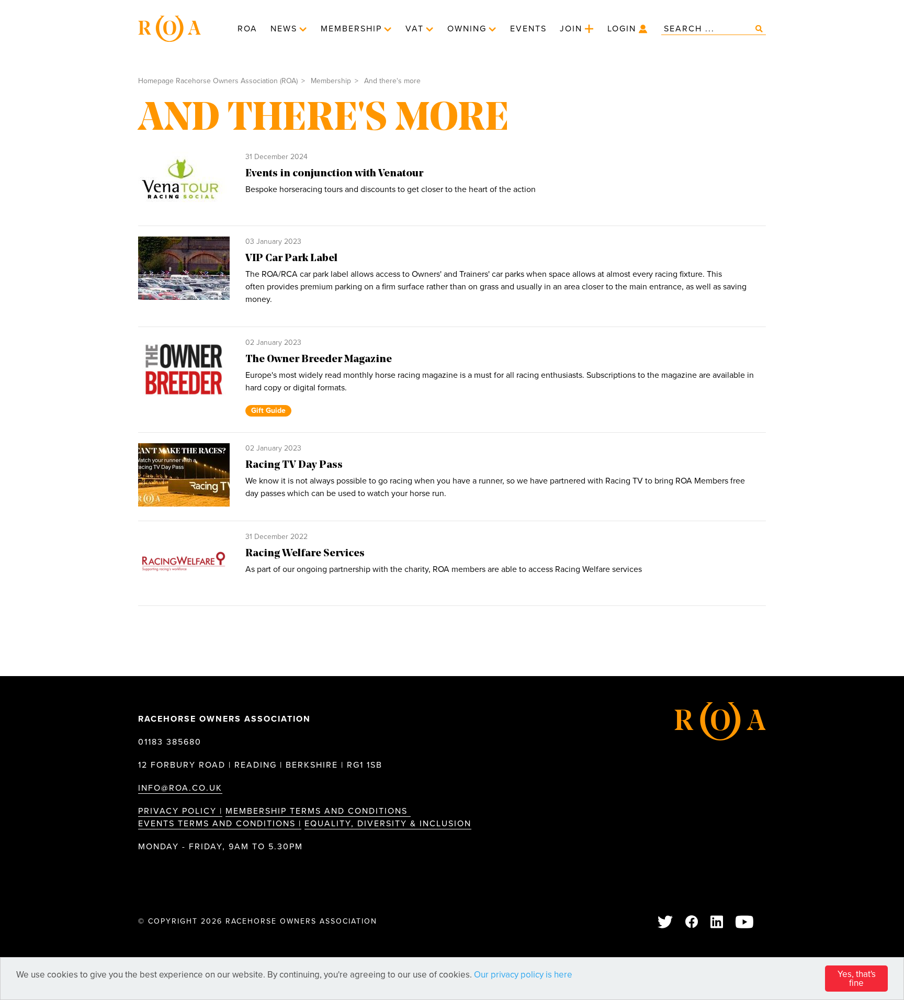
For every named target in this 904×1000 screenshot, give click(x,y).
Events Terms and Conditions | (219, 823)
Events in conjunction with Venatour (334, 173)
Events (528, 29)
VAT (414, 29)
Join (571, 29)
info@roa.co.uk (180, 788)
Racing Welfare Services (305, 553)
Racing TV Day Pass (294, 465)
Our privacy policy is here (523, 974)
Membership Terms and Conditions (318, 811)
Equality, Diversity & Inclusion (387, 823)
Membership (351, 29)
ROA (247, 29)
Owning (467, 29)
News (283, 29)
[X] (666, 923)
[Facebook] (692, 923)
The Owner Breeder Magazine (318, 359)
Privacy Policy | (180, 811)
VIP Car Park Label (291, 258)
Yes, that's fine (857, 978)
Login (621, 29)
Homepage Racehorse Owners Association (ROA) (218, 80)
